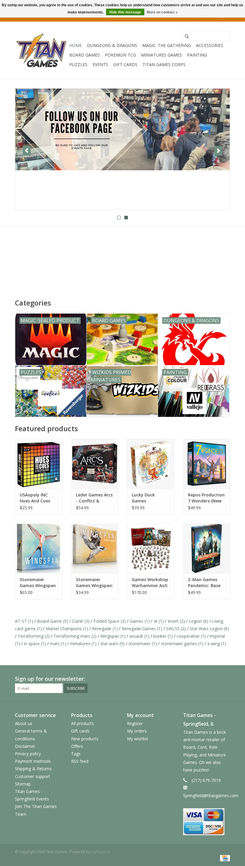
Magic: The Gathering (166, 45)
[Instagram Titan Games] (225, 679)
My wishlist (137, 739)
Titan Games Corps (164, 64)
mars (58, 643)
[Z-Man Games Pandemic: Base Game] (206, 548)
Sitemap (23, 784)
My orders (137, 731)
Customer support (32, 776)
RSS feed (79, 761)
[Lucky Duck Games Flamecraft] (150, 463)
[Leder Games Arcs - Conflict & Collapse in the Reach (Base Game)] (94, 463)
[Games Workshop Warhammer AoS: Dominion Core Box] (150, 548)
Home (75, 45)
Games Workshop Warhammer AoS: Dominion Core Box (150, 583)
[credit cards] (206, 821)
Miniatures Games (161, 55)
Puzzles (78, 64)
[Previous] (27, 151)
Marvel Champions (67, 628)
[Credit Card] (224, 858)
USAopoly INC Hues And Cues (35, 498)
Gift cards (125, 64)
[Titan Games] (41, 50)
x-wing (216, 643)
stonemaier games (182, 643)
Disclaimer (25, 746)
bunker (163, 636)
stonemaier (142, 643)
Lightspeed (100, 851)
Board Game (52, 621)
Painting (197, 55)
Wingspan (112, 636)
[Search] (186, 36)
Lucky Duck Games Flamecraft (143, 498)
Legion (198, 621)
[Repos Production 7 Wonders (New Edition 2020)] (206, 463)
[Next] (218, 151)
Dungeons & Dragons (112, 45)
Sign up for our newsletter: (50, 679)
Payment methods (33, 761)
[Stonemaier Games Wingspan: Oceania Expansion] (94, 548)
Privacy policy (28, 753)
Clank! (81, 621)
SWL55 (176, 628)
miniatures (83, 643)
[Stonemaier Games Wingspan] (38, 548)
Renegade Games (142, 628)
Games (140, 621)
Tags (76, 753)
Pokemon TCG (120, 55)
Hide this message (125, 12)
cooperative (191, 636)
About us (23, 723)
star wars (112, 643)
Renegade (105, 628)
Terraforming (34, 636)
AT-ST (24, 621)
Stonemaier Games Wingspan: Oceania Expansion (94, 583)
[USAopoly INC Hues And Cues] (38, 463)
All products (82, 723)
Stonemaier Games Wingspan (38, 582)
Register (135, 723)
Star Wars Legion (209, 628)
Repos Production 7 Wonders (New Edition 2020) (206, 498)
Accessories (209, 45)
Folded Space (110, 621)
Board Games (84, 55)
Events (100, 64)
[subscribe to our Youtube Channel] (122, 149)
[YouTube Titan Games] (214, 679)
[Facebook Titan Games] (204, 679)
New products (84, 739)
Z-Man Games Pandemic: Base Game (204, 583)
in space (35, 643)
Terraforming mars (75, 636)
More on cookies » (162, 12)
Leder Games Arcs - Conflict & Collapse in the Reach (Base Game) (94, 498)
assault (139, 636)
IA (159, 621)
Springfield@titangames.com (210, 795)
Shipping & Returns (33, 768)
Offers (77, 746)
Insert (176, 621)
